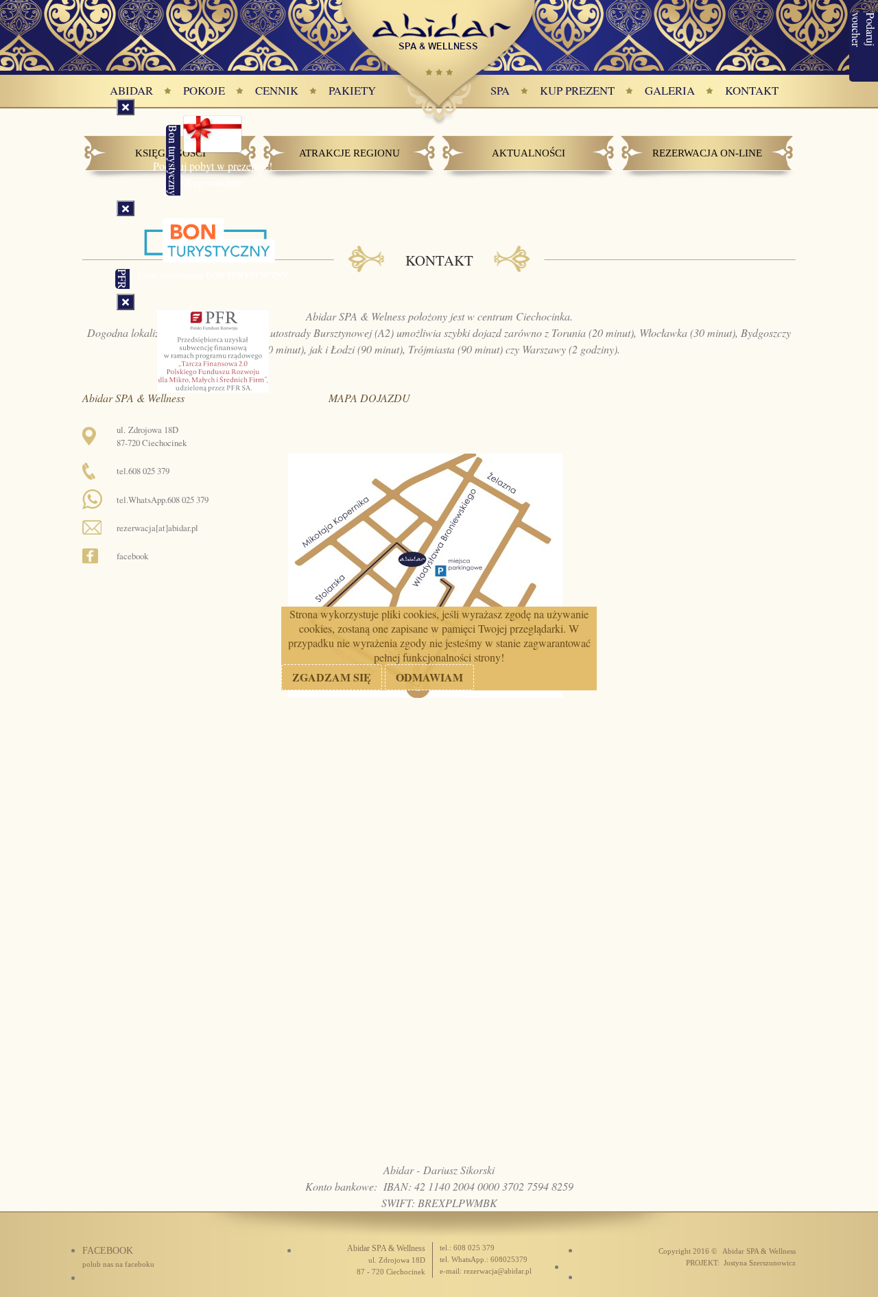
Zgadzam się (331, 677)
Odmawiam (429, 677)
